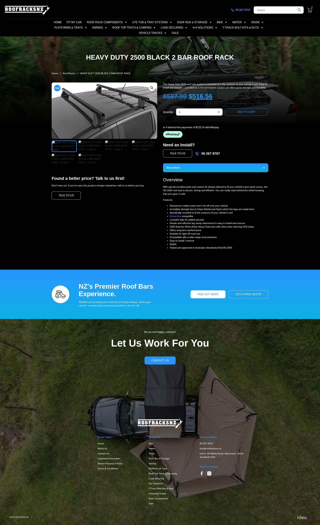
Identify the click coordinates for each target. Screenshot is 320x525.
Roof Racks (69, 73)
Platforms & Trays (68, 27)
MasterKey (175, 216)
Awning (97, 27)
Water (237, 22)
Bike (220, 22)
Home (58, 22)
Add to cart (246, 111)
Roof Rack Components (105, 22)
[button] (152, 88)
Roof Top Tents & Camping (132, 27)
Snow (255, 22)
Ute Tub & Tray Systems (150, 22)
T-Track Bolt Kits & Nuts (240, 27)
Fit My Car (74, 22)
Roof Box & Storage (192, 22)
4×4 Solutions (202, 27)
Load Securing (172, 27)
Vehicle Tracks (150, 33)
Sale (175, 33)
